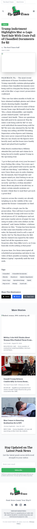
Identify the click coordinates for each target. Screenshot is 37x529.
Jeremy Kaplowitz (9, 426)
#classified (6, 273)
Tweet (7, 296)
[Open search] (3, 11)
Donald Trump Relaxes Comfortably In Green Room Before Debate (16, 381)
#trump (14, 283)
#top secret (6, 283)
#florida (5, 277)
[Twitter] (12, 505)
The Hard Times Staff (11, 47)
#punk (29, 280)
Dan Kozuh (7, 343)
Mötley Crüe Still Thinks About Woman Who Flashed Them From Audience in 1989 (18, 340)
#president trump (18, 280)
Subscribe (18, 470)
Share (18, 296)
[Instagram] (21, 505)
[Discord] (25, 505)
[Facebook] (16, 505)
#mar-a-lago (6, 280)
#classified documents (19, 273)
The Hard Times (8, 2)
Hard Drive (20, 2)
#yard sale (23, 283)
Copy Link (30, 296)
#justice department (26, 277)
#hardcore (14, 277)
